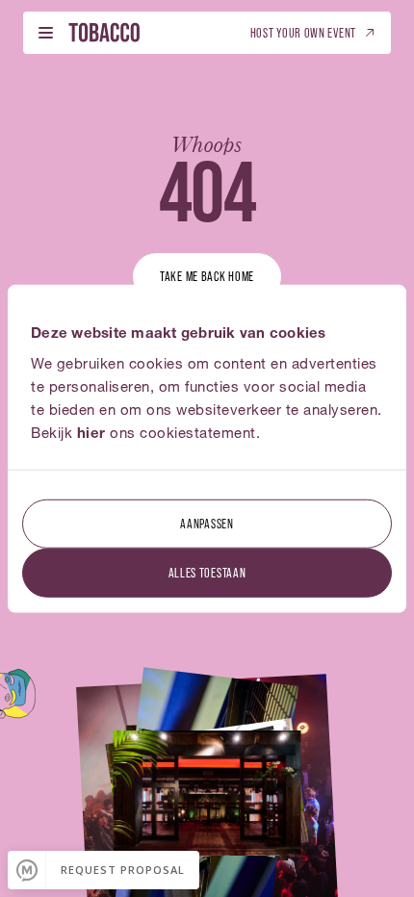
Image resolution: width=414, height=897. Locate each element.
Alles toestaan (207, 571)
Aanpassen (206, 522)
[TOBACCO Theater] (104, 32)
